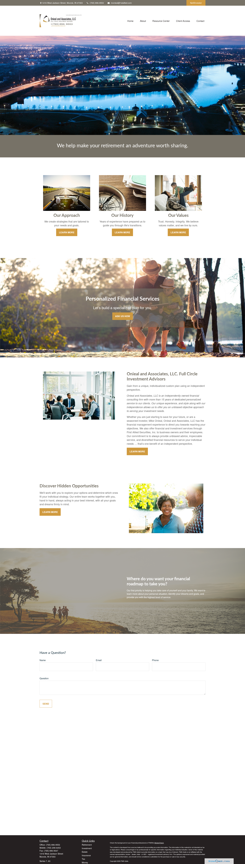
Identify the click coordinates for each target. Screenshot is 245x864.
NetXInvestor (196, 2)
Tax (83, 858)
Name (43, 660)
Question (44, 678)
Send (46, 703)
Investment (87, 848)
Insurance (86, 855)
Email (99, 660)
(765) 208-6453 (54, 847)
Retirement (87, 844)
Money (85, 862)
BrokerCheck (159, 843)
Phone (155, 660)
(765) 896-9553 (97, 2)
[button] (130, 21)
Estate (84, 851)
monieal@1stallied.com (121, 2)
